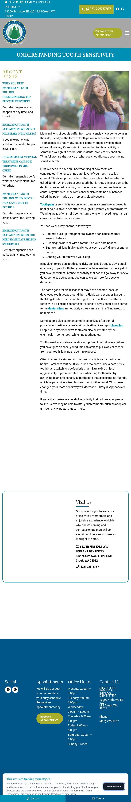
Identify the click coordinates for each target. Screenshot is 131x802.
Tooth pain (47, 204)
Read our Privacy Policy (63, 793)
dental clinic (56, 308)
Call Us (34, 798)
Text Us (100, 798)
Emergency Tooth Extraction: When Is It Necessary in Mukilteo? (19, 129)
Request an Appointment (104, 33)
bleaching (117, 325)
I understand (114, 786)
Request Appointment (49, 718)
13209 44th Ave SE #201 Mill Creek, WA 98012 (111, 698)
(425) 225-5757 (98, 9)
